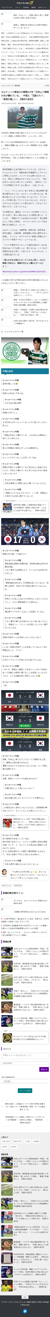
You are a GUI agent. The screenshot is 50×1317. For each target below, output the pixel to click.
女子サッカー (42, 7)
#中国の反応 (18, 885)
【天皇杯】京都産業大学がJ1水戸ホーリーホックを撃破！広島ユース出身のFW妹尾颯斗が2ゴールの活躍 (24, 927)
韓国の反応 (17, 1141)
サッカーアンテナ (7, 7)
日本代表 (26, 7)
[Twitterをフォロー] (25, 1313)
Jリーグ (17, 7)
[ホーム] (25, 3)
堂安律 (4, 1147)
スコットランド (7, 86)
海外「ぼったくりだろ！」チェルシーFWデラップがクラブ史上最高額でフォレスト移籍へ (24, 933)
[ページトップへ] (25, 1297)
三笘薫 (27, 1141)
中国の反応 (6, 1141)
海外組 (33, 7)
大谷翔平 (13, 1147)
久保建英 (36, 1141)
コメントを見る (25, 1091)
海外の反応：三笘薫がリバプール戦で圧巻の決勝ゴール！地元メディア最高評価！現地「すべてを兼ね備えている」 (25, 1106)
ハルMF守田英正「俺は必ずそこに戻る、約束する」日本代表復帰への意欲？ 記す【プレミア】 (25, 920)
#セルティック (6, 885)
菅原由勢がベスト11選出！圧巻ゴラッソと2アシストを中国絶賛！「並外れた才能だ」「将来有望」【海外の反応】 (25, 1120)
